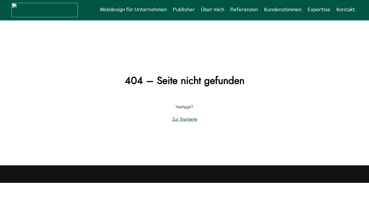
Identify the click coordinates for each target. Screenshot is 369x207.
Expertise (319, 9)
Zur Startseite (184, 119)
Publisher (184, 9)
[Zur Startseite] (45, 10)
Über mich (212, 9)
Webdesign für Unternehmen (133, 9)
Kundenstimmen (283, 9)
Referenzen (244, 9)
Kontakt (345, 9)
